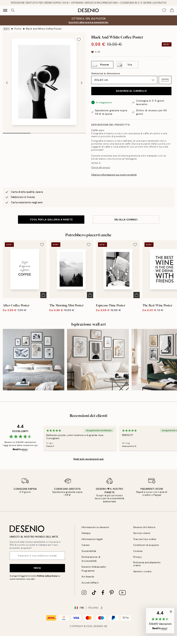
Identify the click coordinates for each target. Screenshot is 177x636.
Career (86, 545)
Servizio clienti (141, 533)
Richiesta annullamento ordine (147, 564)
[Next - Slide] (81, 83)
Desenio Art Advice (144, 527)
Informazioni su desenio (95, 527)
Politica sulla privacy (47, 576)
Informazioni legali (92, 539)
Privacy (137, 557)
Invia (37, 567)
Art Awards (88, 576)
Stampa (86, 533)
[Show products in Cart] (172, 10)
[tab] (16, 132)
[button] (165, 80)
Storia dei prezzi (100, 167)
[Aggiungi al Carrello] (43, 295)
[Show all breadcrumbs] (6, 29)
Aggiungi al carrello (131, 90)
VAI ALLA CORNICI (126, 219)
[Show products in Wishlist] (164, 10)
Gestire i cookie (142, 571)
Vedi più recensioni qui (88, 459)
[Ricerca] (13, 10)
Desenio (99, 626)
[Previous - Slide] (7, 83)
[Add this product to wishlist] (79, 39)
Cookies (138, 551)
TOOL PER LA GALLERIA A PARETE (51, 219)
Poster (18, 28)
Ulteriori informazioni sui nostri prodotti (114, 174)
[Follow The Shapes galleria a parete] (33, 359)
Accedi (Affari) (90, 582)
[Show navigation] (5, 10)
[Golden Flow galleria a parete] (98, 359)
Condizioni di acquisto (146, 545)
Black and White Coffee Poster (44, 28)
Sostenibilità (89, 551)
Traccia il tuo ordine (144, 539)
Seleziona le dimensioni (105, 73)
